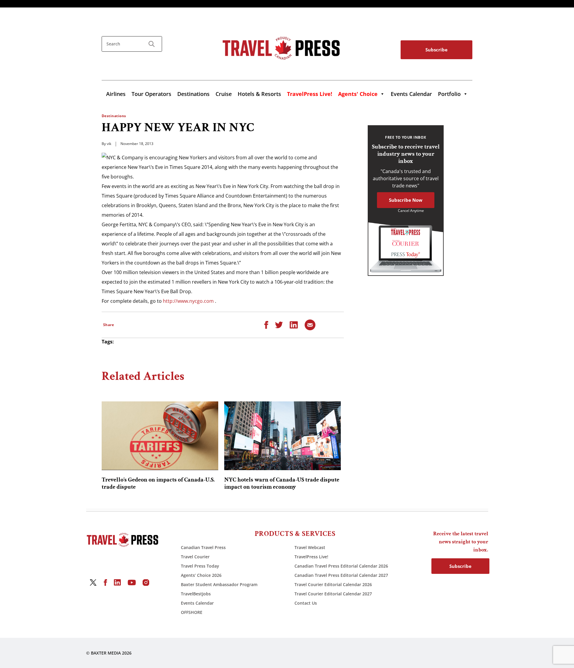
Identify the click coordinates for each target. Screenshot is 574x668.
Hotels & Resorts (259, 93)
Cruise (224, 93)
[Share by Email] (310, 324)
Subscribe (436, 50)
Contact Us (305, 603)
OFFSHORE (191, 612)
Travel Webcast (309, 547)
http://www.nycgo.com (188, 301)
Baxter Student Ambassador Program (219, 584)
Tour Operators (151, 93)
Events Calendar (411, 93)
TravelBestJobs (196, 594)
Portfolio (449, 93)
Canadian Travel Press (203, 547)
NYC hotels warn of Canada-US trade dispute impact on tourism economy (281, 483)
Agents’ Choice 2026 (201, 575)
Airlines (116, 93)
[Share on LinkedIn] (294, 324)
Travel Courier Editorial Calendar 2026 (333, 584)
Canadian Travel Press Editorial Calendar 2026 (341, 566)
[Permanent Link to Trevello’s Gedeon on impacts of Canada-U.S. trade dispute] (160, 435)
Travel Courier (195, 557)
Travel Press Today (200, 566)
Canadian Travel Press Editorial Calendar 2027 (341, 575)
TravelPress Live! (311, 557)
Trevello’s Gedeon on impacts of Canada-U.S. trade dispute (158, 483)
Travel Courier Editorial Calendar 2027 (333, 594)
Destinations (193, 93)
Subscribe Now (405, 200)
